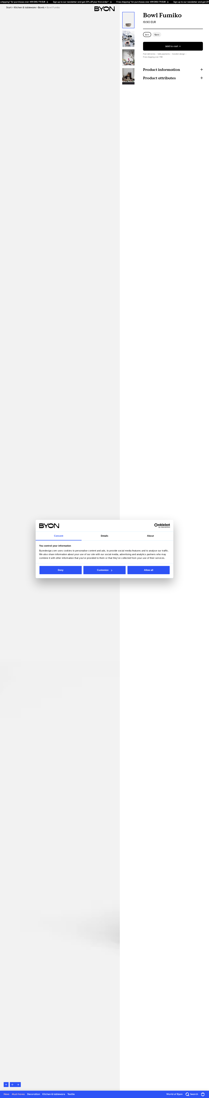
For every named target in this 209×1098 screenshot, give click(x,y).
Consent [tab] (58, 535)
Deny (60, 570)
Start (9, 7)
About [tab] (150, 535)
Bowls (41, 7)
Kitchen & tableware (25, 7)
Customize (102, 570)
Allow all (148, 570)
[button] (173, 69)
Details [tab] (104, 535)
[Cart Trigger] (202, 1094)
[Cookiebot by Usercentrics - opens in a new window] (156, 525)
